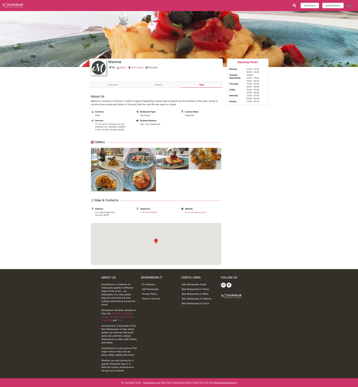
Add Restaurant (333, 5)
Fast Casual (137, 67)
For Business (309, 5)
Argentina (106, 320)
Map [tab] (201, 84)
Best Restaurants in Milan (195, 293)
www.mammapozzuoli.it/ (195, 212)
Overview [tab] (113, 84)
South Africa (126, 316)
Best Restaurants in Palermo (196, 298)
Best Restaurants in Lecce (195, 303)
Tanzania (113, 316)
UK (112, 313)
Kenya (104, 316)
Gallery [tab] (158, 84)
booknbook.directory (226, 382)
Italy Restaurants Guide (194, 284)
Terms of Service (151, 298)
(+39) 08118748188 (148, 212)
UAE (119, 320)
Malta (129, 313)
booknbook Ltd (151, 382)
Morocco (120, 313)
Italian (123, 67)
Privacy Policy (149, 293)
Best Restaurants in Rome (195, 289)
